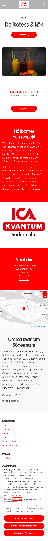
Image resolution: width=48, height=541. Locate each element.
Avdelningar (7, 429)
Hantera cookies (9, 445)
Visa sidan (24, 279)
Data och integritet (11, 441)
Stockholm (7, 458)
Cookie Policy (17, 499)
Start (4, 425)
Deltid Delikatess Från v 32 (24, 91)
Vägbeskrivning (24, 275)
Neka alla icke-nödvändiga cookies (24, 526)
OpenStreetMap (42, 326)
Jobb (4, 437)
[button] (43, 4)
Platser (5, 433)
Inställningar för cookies (24, 533)
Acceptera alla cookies (24, 518)
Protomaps (32, 326)
